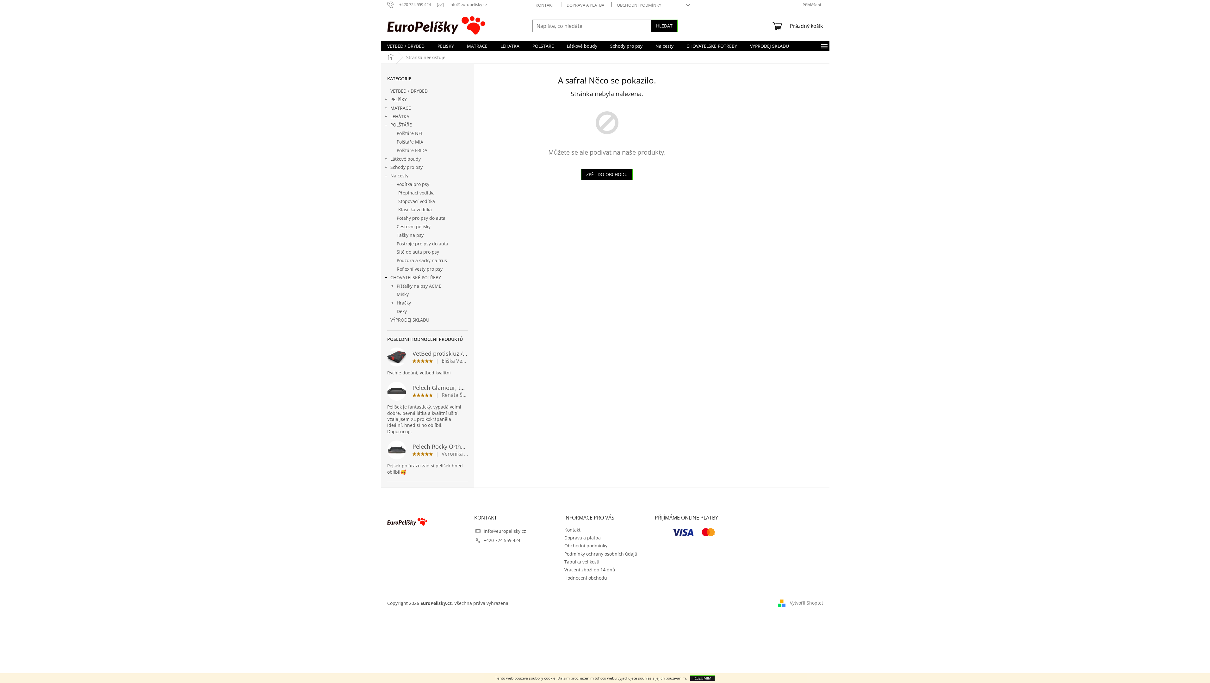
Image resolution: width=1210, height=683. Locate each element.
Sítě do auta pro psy (418, 252)
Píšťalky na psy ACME (419, 286)
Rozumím (702, 678)
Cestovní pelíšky (414, 227)
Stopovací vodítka (416, 201)
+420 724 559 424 (502, 540)
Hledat (664, 26)
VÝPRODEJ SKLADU (409, 320)
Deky (402, 311)
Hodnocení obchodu (585, 578)
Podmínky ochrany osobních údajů (600, 554)
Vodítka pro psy (413, 184)
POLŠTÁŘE (401, 125)
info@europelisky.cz (505, 531)
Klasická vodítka (415, 209)
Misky (403, 294)
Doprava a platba (585, 5)
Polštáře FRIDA (412, 150)
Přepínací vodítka (416, 193)
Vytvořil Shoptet (806, 603)
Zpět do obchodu (607, 174)
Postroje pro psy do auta (422, 244)
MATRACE (400, 108)
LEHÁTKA (399, 117)
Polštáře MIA (410, 142)
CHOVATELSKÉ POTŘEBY (415, 277)
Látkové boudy (405, 159)
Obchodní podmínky (639, 5)
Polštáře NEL (410, 133)
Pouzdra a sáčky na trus (422, 260)
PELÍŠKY (398, 99)
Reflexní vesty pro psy (420, 269)
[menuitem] (406, 46)
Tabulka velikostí (581, 562)
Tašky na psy (410, 235)
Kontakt (545, 5)
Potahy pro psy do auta (421, 218)
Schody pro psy (406, 167)
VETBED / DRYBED (409, 91)
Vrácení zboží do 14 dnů (589, 570)
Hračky (404, 303)
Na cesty (399, 176)
